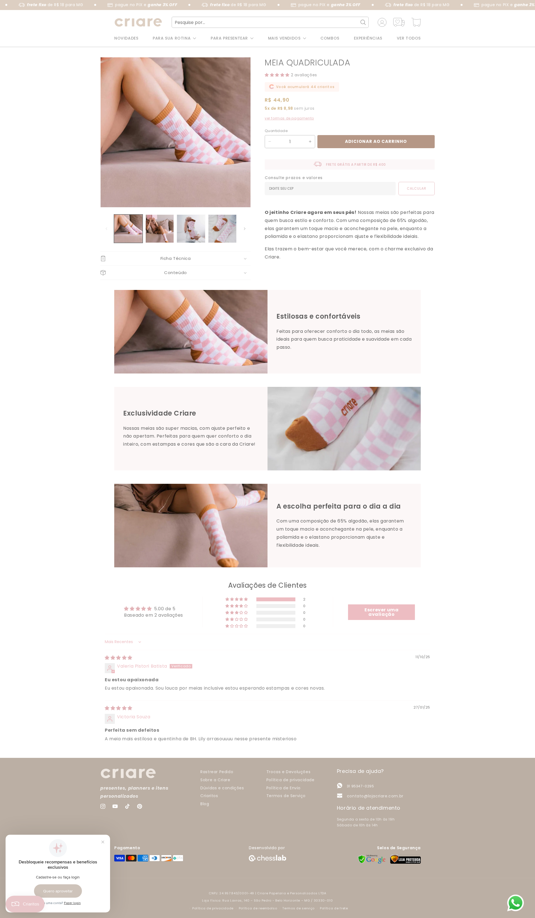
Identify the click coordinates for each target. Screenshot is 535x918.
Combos (329, 38)
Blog (204, 804)
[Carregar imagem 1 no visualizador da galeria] (128, 228)
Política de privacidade (290, 779)
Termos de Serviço (286, 796)
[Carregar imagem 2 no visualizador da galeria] (159, 228)
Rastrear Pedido (216, 772)
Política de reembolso (258, 908)
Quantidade (276, 130)
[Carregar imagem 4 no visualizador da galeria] (222, 228)
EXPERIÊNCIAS (368, 38)
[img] (118, 658)
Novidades (126, 38)
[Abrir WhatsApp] (515, 903)
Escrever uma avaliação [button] (381, 612)
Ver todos (409, 38)
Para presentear (229, 38)
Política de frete (334, 908)
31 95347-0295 (360, 786)
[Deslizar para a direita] (245, 229)
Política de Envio (283, 787)
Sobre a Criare (215, 779)
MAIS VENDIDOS (284, 38)
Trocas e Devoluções (288, 772)
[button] (175, 258)
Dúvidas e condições (222, 787)
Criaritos (209, 796)
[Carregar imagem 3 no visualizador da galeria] (191, 228)
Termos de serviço (298, 908)
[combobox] (270, 22)
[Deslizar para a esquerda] (106, 229)
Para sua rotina (172, 38)
